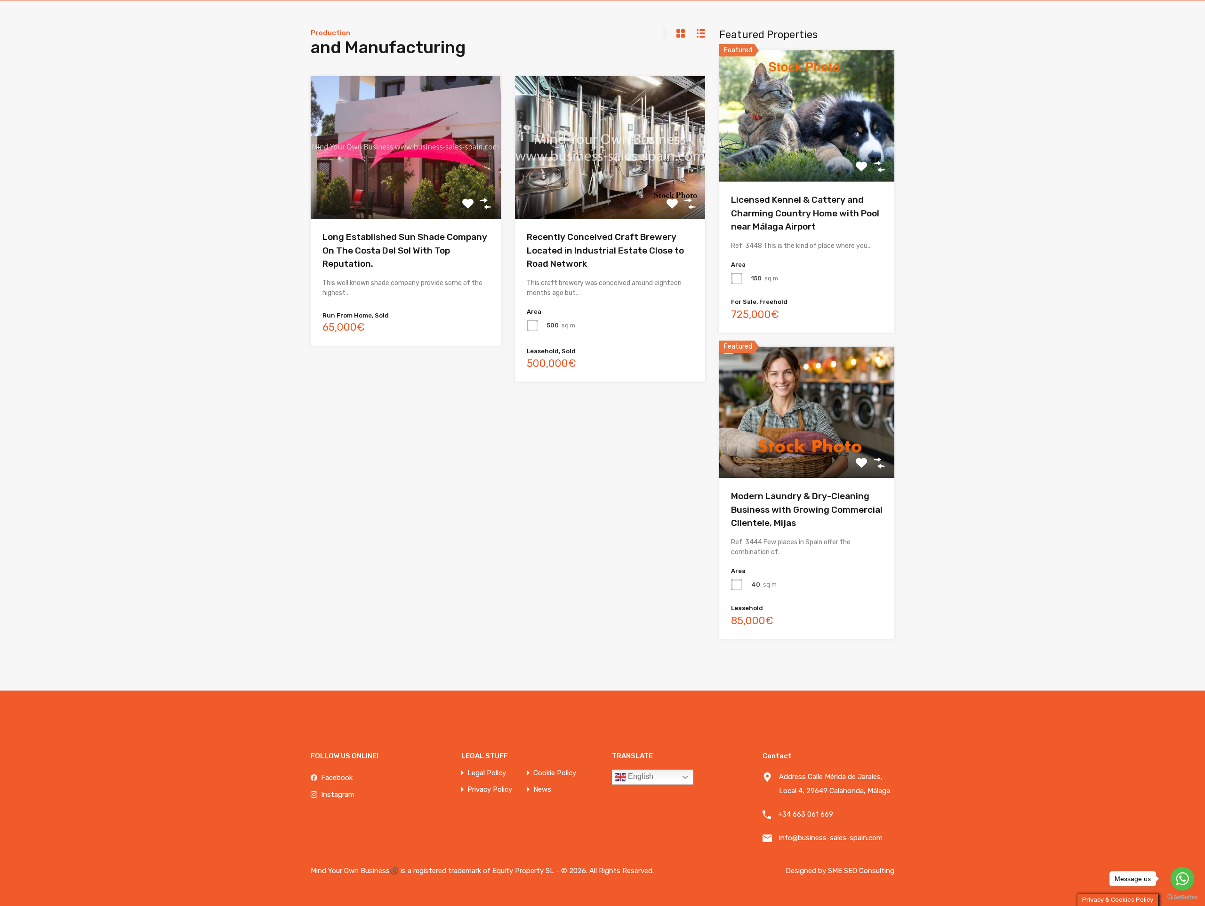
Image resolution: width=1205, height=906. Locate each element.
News (542, 789)
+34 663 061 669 (805, 814)
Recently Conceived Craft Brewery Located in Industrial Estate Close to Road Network (605, 250)
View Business (406, 190)
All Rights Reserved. (621, 870)
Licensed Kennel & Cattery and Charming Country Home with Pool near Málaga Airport (805, 213)
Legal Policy (486, 773)
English (639, 776)
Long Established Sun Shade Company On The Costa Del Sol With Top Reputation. (404, 250)
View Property (807, 155)
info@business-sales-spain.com (831, 838)
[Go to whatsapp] (1182, 878)
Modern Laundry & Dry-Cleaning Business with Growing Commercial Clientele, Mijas (807, 509)
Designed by (807, 870)
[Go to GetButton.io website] (1182, 896)
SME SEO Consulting (861, 870)
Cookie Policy (554, 773)
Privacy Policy (489, 789)
